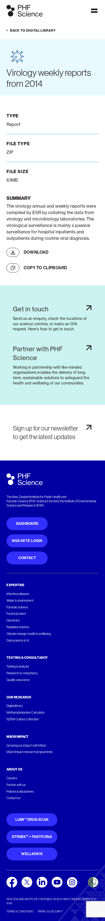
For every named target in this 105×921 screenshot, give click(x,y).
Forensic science (17, 607)
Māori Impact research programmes (29, 752)
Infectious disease (17, 594)
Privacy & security (50, 911)
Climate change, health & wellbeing (28, 634)
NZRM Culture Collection (22, 719)
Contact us (13, 798)
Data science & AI (17, 640)
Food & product (16, 614)
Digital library (14, 706)
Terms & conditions (19, 911)
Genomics (13, 620)
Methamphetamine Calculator (25, 712)
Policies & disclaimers (20, 791)
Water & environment (19, 600)
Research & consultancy (22, 673)
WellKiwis (32, 854)
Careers (11, 778)
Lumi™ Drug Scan (32, 819)
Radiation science (17, 627)
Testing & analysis (17, 666)
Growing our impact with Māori (26, 745)
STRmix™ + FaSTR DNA (32, 836)
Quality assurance (18, 680)
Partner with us (16, 785)
